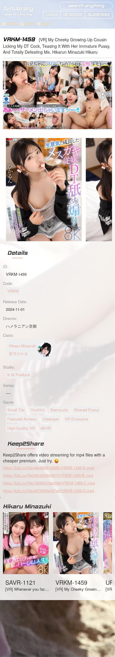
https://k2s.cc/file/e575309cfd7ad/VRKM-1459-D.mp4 (48, 490)
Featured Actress (22, 419)
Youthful (38, 410)
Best (45, 24)
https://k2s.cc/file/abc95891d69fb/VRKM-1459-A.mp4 (48, 467)
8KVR (46, 428)
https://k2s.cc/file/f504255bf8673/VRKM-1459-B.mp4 (48, 475)
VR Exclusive (76, 419)
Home (11, 24)
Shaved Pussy (86, 410)
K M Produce (18, 374)
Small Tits (16, 410)
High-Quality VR (21, 428)
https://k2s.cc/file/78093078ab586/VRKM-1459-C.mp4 (49, 483)
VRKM (13, 291)
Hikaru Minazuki (27, 506)
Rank (29, 24)
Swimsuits (59, 410)
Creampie (51, 419)
